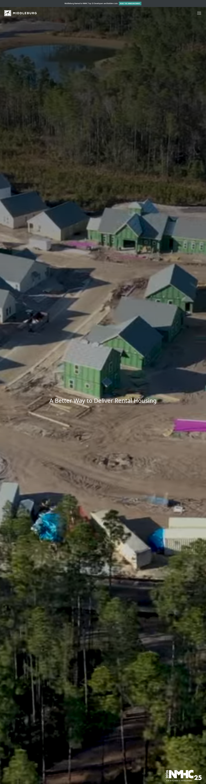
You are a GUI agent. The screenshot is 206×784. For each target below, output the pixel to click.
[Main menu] (199, 13)
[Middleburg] (20, 13)
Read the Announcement (130, 3)
